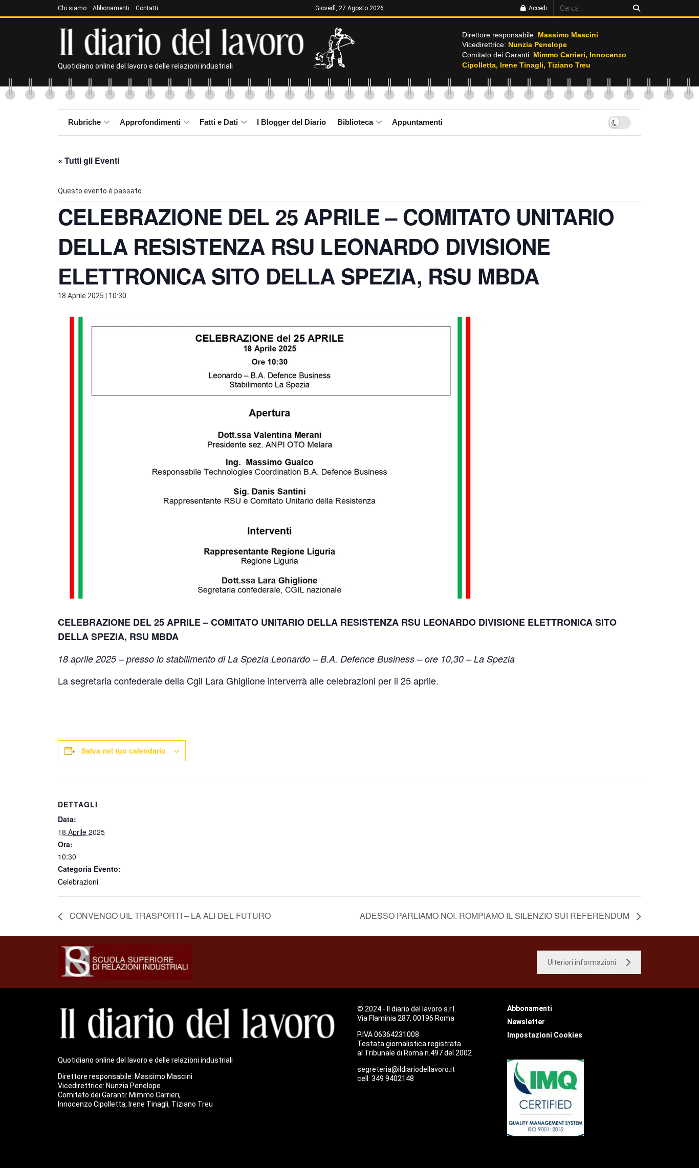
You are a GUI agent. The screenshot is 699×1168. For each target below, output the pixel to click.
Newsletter (526, 1022)
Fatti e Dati (219, 122)
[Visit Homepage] (184, 41)
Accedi (537, 8)
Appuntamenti (417, 122)
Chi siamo (72, 8)
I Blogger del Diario (291, 122)
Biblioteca (355, 122)
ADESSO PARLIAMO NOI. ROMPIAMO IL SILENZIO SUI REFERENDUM (495, 915)
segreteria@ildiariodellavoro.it (406, 1069)
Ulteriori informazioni (582, 962)
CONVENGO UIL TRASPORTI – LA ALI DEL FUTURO (169, 915)
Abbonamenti (111, 8)
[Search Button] (635, 8)
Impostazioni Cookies (544, 1035)
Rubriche (84, 122)
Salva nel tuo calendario (123, 750)
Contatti (147, 8)
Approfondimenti (150, 122)
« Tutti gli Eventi (88, 160)
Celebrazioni (78, 881)
